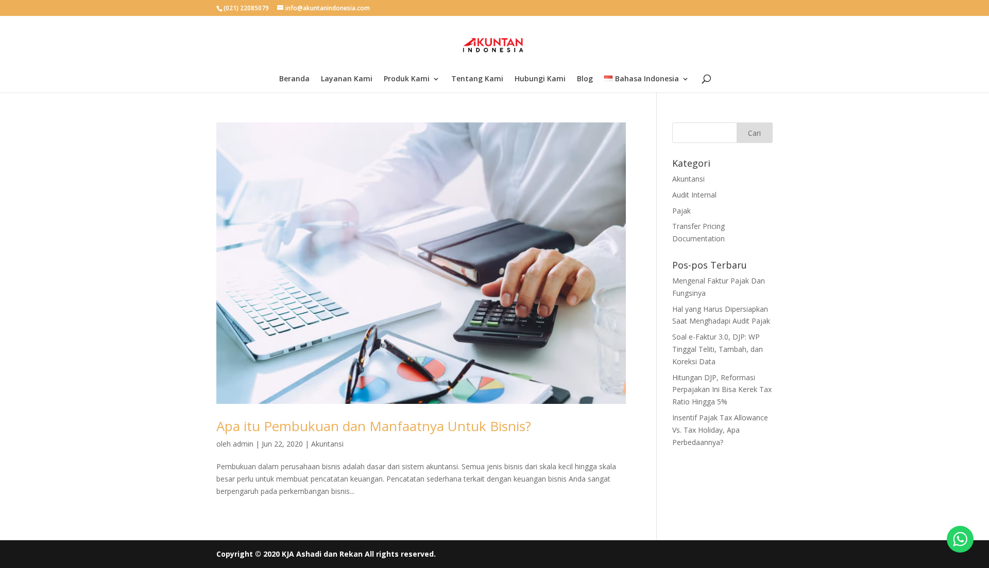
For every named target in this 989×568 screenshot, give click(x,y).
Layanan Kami (346, 79)
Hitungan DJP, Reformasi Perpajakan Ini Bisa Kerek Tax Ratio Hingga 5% (722, 389)
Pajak (681, 211)
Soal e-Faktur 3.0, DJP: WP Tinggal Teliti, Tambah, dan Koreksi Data (717, 349)
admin (243, 444)
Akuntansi (327, 444)
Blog (585, 79)
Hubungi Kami (540, 79)
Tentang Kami (477, 79)
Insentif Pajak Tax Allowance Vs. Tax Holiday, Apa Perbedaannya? (720, 430)
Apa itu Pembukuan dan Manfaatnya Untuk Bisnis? (373, 426)
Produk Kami (407, 79)
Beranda (294, 79)
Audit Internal (694, 195)
